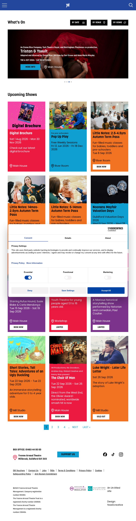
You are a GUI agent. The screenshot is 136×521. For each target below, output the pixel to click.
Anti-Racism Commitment (46, 474)
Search (131, 5)
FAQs (52, 471)
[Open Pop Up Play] (68, 116)
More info (30, 67)
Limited (59, 327)
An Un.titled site (113, 489)
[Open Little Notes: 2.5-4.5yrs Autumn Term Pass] (109, 116)
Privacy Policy (85, 471)
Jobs (44, 471)
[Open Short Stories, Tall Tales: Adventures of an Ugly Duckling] (26, 350)
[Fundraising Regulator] (78, 500)
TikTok (113, 454)
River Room (62, 166)
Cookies (98, 471)
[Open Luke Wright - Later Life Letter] (109, 350)
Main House (55, 67)
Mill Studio (19, 410)
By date (75, 23)
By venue (97, 23)
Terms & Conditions (66, 471)
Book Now (101, 167)
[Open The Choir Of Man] (68, 350)
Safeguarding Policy (22, 474)
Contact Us (33, 471)
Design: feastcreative (115, 503)
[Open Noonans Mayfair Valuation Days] (109, 190)
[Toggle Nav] (4, 5)
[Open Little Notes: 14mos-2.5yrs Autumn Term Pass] (26, 190)
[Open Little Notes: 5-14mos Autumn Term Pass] (68, 190)
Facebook (105, 454)
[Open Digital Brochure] (26, 116)
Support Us (68, 454)
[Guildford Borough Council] (96, 500)
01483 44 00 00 (33, 450)
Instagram (121, 454)
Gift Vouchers (19, 471)
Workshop (61, 321)
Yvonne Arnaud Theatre (68, 5)
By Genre (117, 23)
